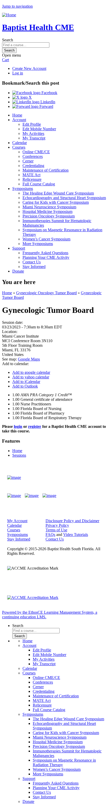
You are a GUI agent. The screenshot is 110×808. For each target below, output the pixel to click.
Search (7, 40)
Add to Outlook (25, 386)
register (34, 426)
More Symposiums (38, 243)
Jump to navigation (17, 6)
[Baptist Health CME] (14, 477)
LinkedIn (47, 102)
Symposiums (22, 188)
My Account (17, 521)
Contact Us (32, 262)
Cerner (28, 161)
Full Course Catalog (39, 184)
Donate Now (88, 477)
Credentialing (33, 165)
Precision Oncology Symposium (49, 216)
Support (18, 248)
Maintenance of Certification (46, 170)
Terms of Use (56, 530)
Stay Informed (34, 266)
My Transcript (34, 138)
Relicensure (32, 179)
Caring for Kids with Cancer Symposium (56, 202)
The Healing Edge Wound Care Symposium (58, 193)
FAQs (50, 534)
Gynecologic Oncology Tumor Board (46, 293)
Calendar (19, 142)
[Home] (9, 15)
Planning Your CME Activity (46, 257)
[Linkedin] (49, 495)
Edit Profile (32, 124)
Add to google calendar (31, 372)
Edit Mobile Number (39, 129)
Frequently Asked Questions (45, 253)
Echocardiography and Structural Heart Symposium (64, 198)
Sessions (19, 455)
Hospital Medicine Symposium (47, 211)
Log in (17, 73)
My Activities (33, 133)
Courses (18, 147)
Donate (18, 271)
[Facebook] (14, 495)
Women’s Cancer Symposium (46, 239)
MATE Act (31, 175)
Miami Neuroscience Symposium (49, 207)
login (18, 426)
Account (19, 120)
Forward (45, 106)
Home (17, 115)
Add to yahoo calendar (30, 377)
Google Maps (29, 359)
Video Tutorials (75, 534)
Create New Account (29, 68)
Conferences (33, 156)
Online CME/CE (36, 152)
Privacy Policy (57, 525)
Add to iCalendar (26, 381)
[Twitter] (32, 495)
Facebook (48, 93)
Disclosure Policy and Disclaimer (72, 521)
